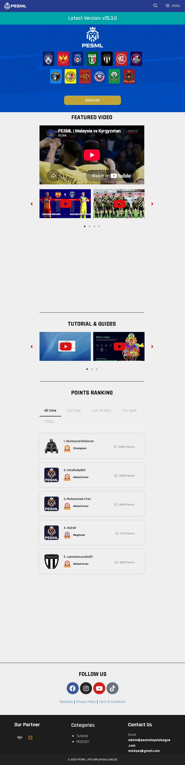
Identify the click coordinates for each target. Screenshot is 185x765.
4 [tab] (99, 226)
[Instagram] (86, 688)
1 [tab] (84, 226)
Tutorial (82, 736)
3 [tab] (94, 226)
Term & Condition (112, 701)
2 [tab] (89, 226)
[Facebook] (73, 688)
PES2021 (82, 741)
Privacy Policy (86, 701)
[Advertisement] (103, 268)
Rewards (66, 701)
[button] (31, 203)
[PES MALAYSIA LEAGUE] (20, 6)
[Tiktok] (112, 688)
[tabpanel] (65, 203)
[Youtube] (99, 688)
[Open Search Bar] (155, 6)
